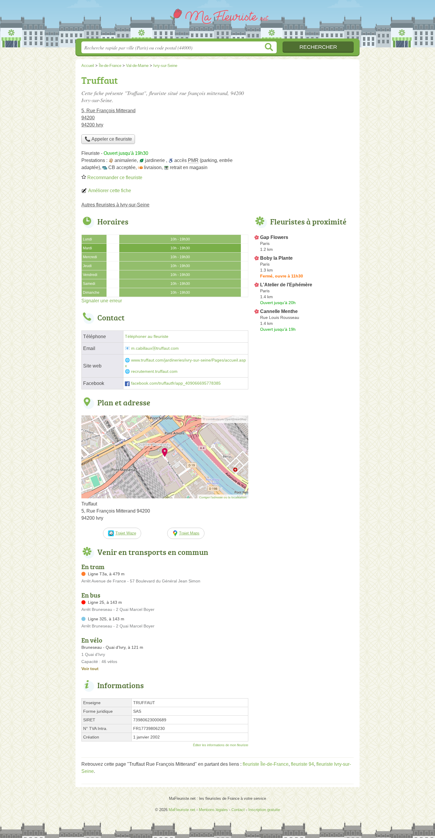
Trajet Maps (189, 533)
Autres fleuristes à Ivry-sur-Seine (115, 204)
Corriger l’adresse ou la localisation (222, 497)
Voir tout (90, 668)
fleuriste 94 (302, 764)
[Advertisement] (304, 114)
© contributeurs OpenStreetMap (224, 419)
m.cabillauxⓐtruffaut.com (155, 348)
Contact (238, 810)
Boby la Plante (276, 258)
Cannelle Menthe (279, 311)
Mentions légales (213, 810)
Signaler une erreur (101, 300)
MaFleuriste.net (217, 21)
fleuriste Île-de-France (266, 764)
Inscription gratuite (264, 810)
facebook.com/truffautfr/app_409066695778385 (176, 383)
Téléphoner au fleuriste (146, 336)
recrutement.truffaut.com (154, 371)
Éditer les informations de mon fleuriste (220, 745)
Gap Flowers (274, 237)
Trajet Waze (125, 533)
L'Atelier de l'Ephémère (286, 284)
